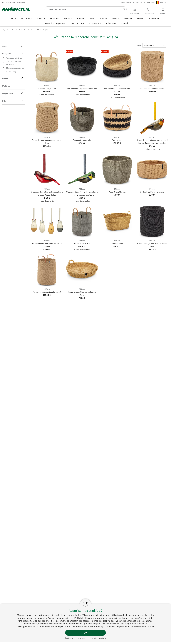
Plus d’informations (98, 638)
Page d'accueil (8, 30)
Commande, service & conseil (137, 2)
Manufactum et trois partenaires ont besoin (38, 615)
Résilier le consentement (75, 638)
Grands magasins (8, 2)
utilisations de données (122, 615)
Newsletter (21, 2)
